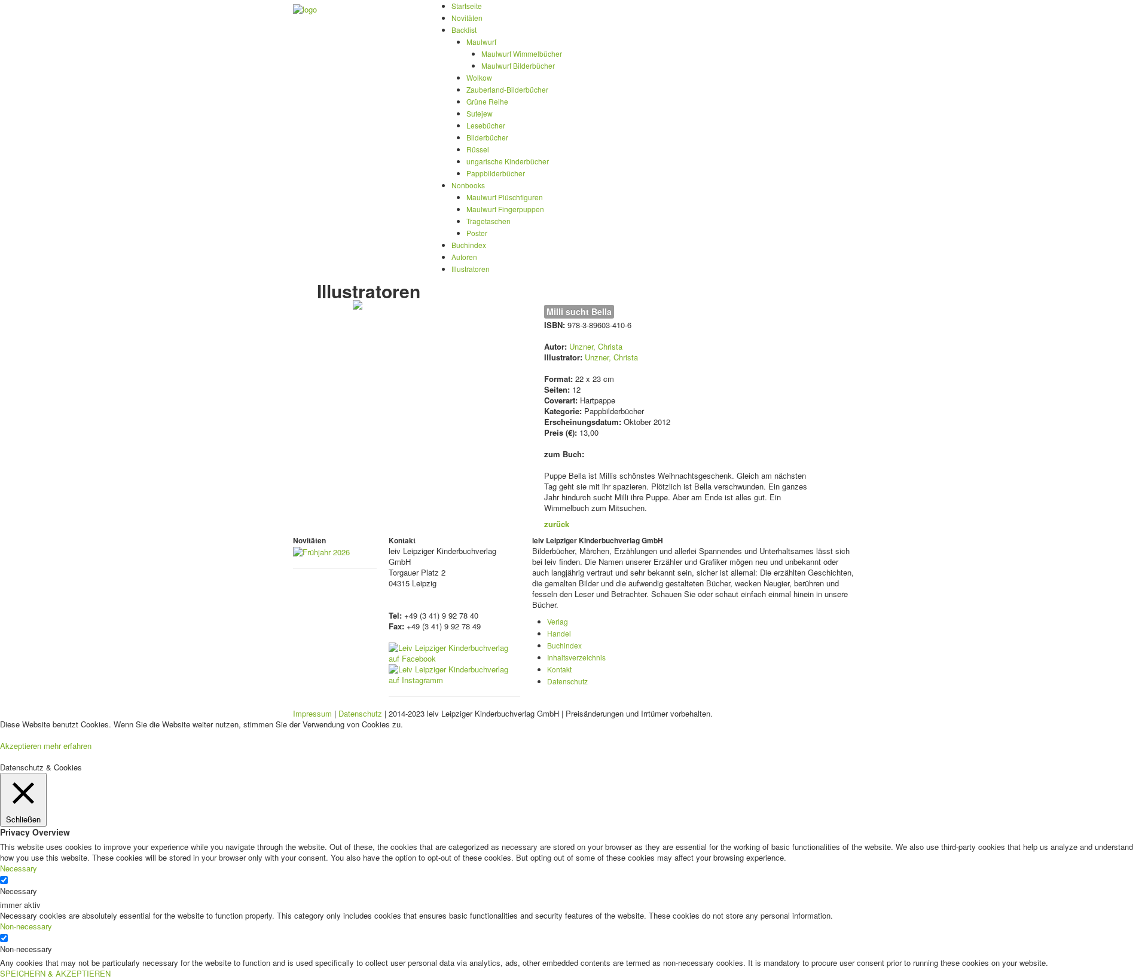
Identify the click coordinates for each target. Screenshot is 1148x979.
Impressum (312, 713)
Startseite (466, 6)
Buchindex (468, 245)
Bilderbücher (487, 137)
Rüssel (477, 149)
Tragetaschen (488, 221)
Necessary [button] (18, 868)
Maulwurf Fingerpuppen (505, 209)
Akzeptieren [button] (20, 745)
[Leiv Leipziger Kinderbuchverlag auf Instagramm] (454, 673)
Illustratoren (470, 269)
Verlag (557, 621)
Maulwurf (481, 41)
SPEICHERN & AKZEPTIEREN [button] (55, 973)
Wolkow (479, 77)
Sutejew (479, 113)
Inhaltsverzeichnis (576, 657)
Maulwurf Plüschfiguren (504, 197)
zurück (556, 524)
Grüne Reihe (487, 101)
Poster (476, 233)
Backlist (464, 30)
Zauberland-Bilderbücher (507, 89)
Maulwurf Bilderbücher (518, 65)
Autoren (464, 257)
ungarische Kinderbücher (507, 161)
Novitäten (467, 18)
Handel (559, 633)
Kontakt (559, 669)
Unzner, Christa (595, 346)
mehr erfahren (67, 745)
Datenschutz (567, 681)
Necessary (18, 891)
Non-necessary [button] (26, 926)
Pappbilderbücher (495, 173)
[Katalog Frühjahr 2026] (321, 550)
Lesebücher (485, 125)
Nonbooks (468, 185)
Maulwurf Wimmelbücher (521, 53)
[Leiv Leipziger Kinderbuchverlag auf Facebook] (454, 651)
